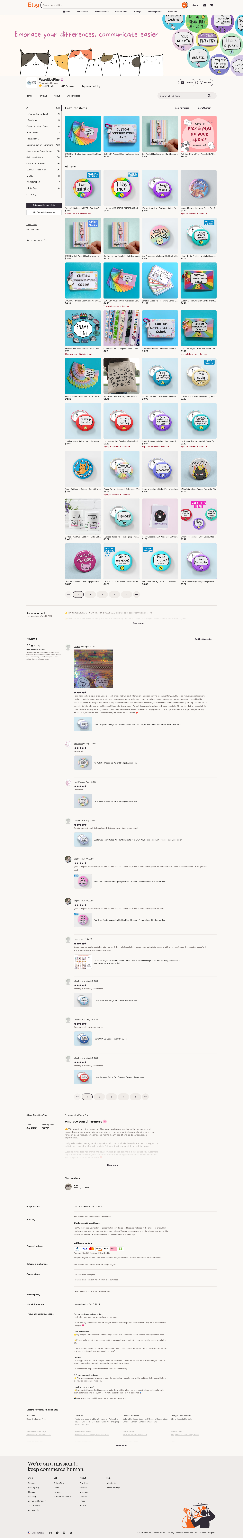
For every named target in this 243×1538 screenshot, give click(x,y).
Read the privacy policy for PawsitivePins (92, 1291)
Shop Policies (73, 95)
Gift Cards (172, 11)
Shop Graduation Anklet (36, 1419)
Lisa (75, 939)
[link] (68, 594)
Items (29, 95)
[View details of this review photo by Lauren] (93, 669)
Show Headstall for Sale (181, 1419)
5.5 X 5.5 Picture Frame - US (135, 1434)
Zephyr (77, 859)
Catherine (78, 820)
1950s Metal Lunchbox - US (38, 1434)
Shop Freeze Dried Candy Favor (185, 1434)
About (57, 95)
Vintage (137, 11)
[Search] (184, 5)
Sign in (195, 5)
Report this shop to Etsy (37, 240)
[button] (187, 82)
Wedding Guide (155, 11)
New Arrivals (82, 11)
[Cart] (211, 5)
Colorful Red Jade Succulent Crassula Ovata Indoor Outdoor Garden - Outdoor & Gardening (145, 1420)
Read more (138, 623)
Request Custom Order (45, 205)
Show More (121, 1445)
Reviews (43, 95)
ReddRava (78, 743)
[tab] (43, 108)
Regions (211, 1533)
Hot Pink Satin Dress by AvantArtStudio (92, 1434)
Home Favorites (102, 11)
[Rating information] (40, 86)
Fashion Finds (121, 11)
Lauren (77, 646)
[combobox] (110, 5)
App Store (37, 1519)
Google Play (58, 1519)
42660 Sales (31, 224)
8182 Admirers (32, 229)
